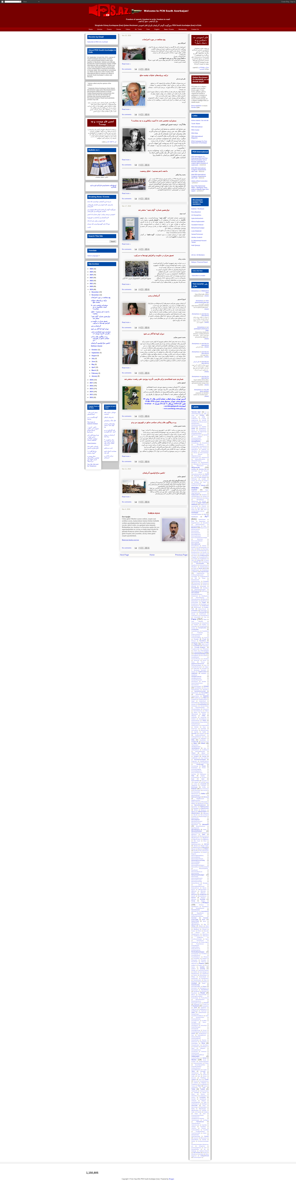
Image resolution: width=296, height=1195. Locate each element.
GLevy (203, 662)
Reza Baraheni (196, 212)
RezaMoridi (196, 991)
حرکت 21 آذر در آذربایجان (108, 456)
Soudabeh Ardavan (197, 225)
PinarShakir (194, 961)
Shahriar (204, 1040)
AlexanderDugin (204, 452)
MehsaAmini (194, 824)
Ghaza (204, 660)
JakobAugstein (195, 748)
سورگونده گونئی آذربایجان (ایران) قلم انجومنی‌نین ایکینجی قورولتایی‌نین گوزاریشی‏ (101, 210)
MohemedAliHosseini (196, 878)
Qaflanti (193, 968)
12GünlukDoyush (196, 413)
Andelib (204, 479)
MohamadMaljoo (195, 862)
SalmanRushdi (202, 1012)
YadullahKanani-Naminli (197, 1118)
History (195, 712)
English (156, 29)
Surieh (207, 1063)
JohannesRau (195, 754)
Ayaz (192, 507)
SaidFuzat (194, 1009)
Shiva (203, 1043)
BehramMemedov (196, 534)
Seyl (192, 1035)
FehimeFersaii (203, 626)
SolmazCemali (195, 1053)
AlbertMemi (194, 451)
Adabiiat (204, 426)
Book (194, 550)
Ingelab (196, 732)
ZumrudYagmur (197, 1157)
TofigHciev (204, 1082)
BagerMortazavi (195, 523)
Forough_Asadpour (199, 647)
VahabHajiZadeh (195, 1102)
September (96, 353)
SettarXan (204, 1032)
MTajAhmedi (203, 894)
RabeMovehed (195, 973)
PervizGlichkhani (195, 955)
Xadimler (204, 1110)
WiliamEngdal (195, 1110)
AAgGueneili (194, 420)
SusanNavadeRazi (200, 1064)
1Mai (205, 413)
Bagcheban (202, 521)
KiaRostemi (203, 774)
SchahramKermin (195, 1019)
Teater (193, 1076)
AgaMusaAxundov (196, 434)
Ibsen (204, 727)
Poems (109, 29)
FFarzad (193, 640)
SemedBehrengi (195, 1030)
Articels (203, 485)
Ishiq (192, 740)
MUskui (203, 901)
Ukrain (193, 1094)
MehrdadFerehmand (196, 821)
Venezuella (194, 1105)
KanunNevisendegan (200, 759)
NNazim (201, 926)
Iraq (205, 736)
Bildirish (199, 549)
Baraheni (194, 528)
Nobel (207, 926)
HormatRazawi (203, 719)
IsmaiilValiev (203, 740)
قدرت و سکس (108, 448)
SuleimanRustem (197, 1063)
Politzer (200, 965)
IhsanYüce (194, 728)
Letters (195, 784)
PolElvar (193, 965)
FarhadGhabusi (204, 615)
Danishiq (195, 562)
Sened (205, 1030)
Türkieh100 (194, 1091)
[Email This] (140, 69)
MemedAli (205, 824)
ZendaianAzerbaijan (203, 1141)
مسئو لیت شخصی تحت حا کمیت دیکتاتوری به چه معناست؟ (153, 121)
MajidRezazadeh (195, 800)
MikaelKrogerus (195, 837)
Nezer (204, 921)
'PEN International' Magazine (197, 137)
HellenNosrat (203, 702)
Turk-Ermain (194, 1087)
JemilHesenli (205, 749)
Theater (206, 1079)
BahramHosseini (200, 524)
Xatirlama (206, 1112)
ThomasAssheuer (204, 1081)
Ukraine (203, 1094)
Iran (208, 733)
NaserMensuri (195, 911)
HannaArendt (195, 684)
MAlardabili (204, 801)
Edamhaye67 (197, 583)
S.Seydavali (195, 1006)
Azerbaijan (194, 512)
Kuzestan (204, 780)
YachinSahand (195, 1116)
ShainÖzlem (203, 1041)
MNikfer (206, 849)
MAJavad (206, 797)
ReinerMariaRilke (195, 986)
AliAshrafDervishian (196, 460)
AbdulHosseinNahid (196, 425)
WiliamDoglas (202, 1108)
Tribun (199, 1086)
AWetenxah (204, 504)
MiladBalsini (205, 837)
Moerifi (205, 852)
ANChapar (194, 479)
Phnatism (203, 960)
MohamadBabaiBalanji (197, 855)
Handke (204, 681)
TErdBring (203, 1077)
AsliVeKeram (199, 498)
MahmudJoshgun (196, 797)
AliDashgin (196, 464)
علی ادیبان (196, 361)
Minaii (204, 841)
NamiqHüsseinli (200, 908)
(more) (206, 296)
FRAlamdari (206, 649)
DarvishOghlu (200, 563)
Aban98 (204, 420)
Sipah (192, 1048)
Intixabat (201, 733)
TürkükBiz (196, 1092)
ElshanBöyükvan (195, 599)
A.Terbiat (203, 418)
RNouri (193, 994)
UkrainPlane (194, 1095)
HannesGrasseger (196, 686)
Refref (203, 983)
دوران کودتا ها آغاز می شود (153, 334)
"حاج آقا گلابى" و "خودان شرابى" (92, 452)
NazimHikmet (205, 911)
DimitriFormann (195, 570)
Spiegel (204, 1058)
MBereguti (206, 813)
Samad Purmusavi (197, 234)
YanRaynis (206, 1120)
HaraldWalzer (197, 688)
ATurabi (193, 502)
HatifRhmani (197, 697)
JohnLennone (205, 754)
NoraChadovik (205, 927)
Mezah (205, 832)
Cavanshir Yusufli (204, 553)
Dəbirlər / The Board (197, 209)
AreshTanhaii (194, 485)
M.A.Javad (194, 787)
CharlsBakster (203, 558)
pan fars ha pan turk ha (205, 314)
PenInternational (195, 950)
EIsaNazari (206, 588)
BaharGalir (206, 523)
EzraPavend (202, 613)
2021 (91, 283)
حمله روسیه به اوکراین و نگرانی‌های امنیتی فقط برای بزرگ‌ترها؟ (93, 458)
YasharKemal (200, 1121)
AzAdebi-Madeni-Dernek (197, 511)
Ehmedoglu (203, 586)
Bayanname (203, 527)
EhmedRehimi (195, 588)
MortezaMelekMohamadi (197, 886)
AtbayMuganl (200, 499)
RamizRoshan (205, 978)
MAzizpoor (203, 810)
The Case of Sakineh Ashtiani (92, 423)
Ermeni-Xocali (202, 609)
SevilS (193, 1033)
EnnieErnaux (194, 604)
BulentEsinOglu (203, 550)
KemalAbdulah (205, 762)
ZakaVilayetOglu (195, 1136)
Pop (206, 965)
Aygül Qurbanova (202, 507)
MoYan (193, 889)
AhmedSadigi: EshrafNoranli (199, 446)
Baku (205, 526)
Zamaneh (196, 1138)
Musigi (193, 901)
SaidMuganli (194, 1010)
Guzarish (204, 668)
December (95, 292)
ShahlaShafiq (195, 1040)
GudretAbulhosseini (196, 667)
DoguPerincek (200, 573)
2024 (91, 275)
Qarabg (193, 970)
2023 (91, 278)
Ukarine (204, 1092)
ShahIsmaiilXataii (195, 1038)
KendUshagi (194, 766)
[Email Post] (135, 69)
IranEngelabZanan (196, 736)
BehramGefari (195, 531)
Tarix (199, 1074)
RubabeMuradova (196, 1001)
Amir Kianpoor (205, 471)
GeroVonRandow (195, 658)
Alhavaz (200, 454)
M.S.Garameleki (195, 792)
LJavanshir (203, 784)
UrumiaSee (202, 1097)
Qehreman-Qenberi (203, 970)
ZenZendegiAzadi (196, 1147)
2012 (91, 397)
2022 (91, 281)
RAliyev (193, 976)
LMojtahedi (194, 785)
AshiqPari (204, 494)
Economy (206, 581)
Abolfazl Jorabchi (196, 237)
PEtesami (206, 957)
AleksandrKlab (205, 451)
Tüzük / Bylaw (195, 123)
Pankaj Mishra (205, 942)
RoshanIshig (194, 998)
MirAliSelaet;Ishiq (195, 844)
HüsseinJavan (195, 725)
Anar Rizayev (203, 477)
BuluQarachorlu (195, 552)
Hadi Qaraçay (195, 245)
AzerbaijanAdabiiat (196, 514)
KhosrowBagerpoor (196, 771)
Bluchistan (206, 549)
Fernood (206, 637)
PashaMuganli (195, 945)
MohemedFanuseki (196, 879)
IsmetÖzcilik (194, 741)
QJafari (195, 972)
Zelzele (193, 1141)
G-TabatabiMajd (197, 652)
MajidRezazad (200, 798)
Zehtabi (204, 1139)
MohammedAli (195, 873)
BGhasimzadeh (203, 547)
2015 (91, 388)
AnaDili (207, 474)
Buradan (193, 107)
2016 (91, 386)
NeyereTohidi (195, 921)
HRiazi (204, 720)
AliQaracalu (195, 467)
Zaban (205, 1133)
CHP (192, 560)
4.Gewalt (193, 417)
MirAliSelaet (194, 842)
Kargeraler (194, 761)
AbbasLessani (203, 422)
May (93, 364)
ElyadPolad (204, 600)
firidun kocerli (205, 644)
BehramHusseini (195, 532)
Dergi (194, 568)
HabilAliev (203, 673)
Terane (205, 1076)
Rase (205, 980)
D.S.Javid (206, 560)
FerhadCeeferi (202, 627)
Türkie (193, 1089)
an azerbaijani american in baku (201, 328)
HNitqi (203, 715)
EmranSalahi (194, 602)
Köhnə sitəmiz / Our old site (199, 120)
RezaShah (194, 993)
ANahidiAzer (205, 475)
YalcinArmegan (195, 1120)
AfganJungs (203, 431)
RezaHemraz (205, 989)
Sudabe (193, 1061)
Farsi (148, 29)
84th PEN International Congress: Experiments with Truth (198, 169)
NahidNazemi (194, 906)
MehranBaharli (195, 819)
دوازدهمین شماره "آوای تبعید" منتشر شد (154, 210)
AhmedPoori (200, 444)
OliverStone (205, 934)
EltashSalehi (194, 600)
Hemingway (194, 706)
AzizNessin (194, 516)
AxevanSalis (194, 506)
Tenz (198, 1076)
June (94, 361)
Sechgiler (193, 1022)
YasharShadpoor (195, 1123)
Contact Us (195, 29)
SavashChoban (200, 1017)
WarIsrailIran (203, 1107)
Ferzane (196, 639)
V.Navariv (193, 1100)
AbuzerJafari (194, 426)
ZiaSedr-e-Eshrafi (204, 1151)
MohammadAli (205, 866)
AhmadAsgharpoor (196, 439)
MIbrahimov (194, 836)
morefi (200, 884)
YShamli (203, 1128)
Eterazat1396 (203, 612)
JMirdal (203, 753)
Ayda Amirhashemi (197, 218)
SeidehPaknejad (195, 1027)
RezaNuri (204, 991)
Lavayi (207, 782)
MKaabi (193, 849)
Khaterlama (194, 767)
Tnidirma (196, 1082)
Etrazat (193, 613)
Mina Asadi (197, 841)
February (95, 373)
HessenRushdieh (200, 707)
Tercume (193, 1077)
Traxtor (193, 1086)
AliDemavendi (205, 464)
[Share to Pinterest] (148, 69)
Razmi (199, 981)
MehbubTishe (195, 818)
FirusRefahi (196, 645)
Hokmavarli (203, 717)
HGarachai (206, 709)
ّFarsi (205, 619)
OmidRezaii (197, 935)
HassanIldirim (205, 692)
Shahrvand (194, 1041)
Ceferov (195, 555)
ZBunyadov (204, 1138)
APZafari (196, 482)
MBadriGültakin (202, 811)
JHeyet (193, 753)
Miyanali (204, 847)
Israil (207, 741)
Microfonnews (203, 836)
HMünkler (193, 715)
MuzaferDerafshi (195, 902)
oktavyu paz (200, 932)
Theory (195, 1081)
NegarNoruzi (200, 913)
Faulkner (196, 624)
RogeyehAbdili (202, 994)
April (94, 367)
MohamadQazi (195, 863)
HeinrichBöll (194, 702)
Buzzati (205, 552)
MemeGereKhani (200, 826)
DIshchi (195, 571)
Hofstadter (194, 717)
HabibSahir (194, 673)
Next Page (124, 555)
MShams (203, 892)
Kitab (192, 775)
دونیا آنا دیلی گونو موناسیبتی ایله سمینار (98, 224)
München (193, 899)
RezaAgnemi (203, 988)
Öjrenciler (206, 931)
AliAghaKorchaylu (196, 456)
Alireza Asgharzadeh (197, 221)
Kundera (204, 777)
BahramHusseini (195, 526)
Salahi (193, 1012)
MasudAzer (194, 806)
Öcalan (193, 931)
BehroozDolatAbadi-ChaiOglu (199, 537)
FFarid (204, 639)
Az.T (199, 509)
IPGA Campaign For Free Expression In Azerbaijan (199, 142)
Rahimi (195, 975)
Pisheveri (203, 961)
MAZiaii (196, 810)
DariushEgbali (205, 562)
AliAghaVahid (195, 457)
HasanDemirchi (195, 689)
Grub (205, 665)
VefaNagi (204, 1104)
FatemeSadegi (195, 623)
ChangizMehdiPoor (204, 557)
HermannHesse (204, 706)
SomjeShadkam (195, 1058)
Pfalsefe (204, 958)
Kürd (203, 779)
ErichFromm (205, 605)
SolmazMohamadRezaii (197, 1054)
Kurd (192, 779)
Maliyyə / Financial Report (199, 262)
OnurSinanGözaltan (196, 939)
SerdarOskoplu (195, 1032)
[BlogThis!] (142, 69)
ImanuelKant (194, 730)
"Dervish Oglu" (196, 412)
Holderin (193, 719)
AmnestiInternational (196, 474)
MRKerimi (193, 891)
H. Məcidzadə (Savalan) (198, 670)
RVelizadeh (197, 1004)
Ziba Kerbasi (196, 1152)
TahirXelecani (195, 1073)
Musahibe (202, 899)
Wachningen (194, 1107)
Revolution (194, 988)
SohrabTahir (194, 1051)
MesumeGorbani (196, 831)
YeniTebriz (203, 1126)
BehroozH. (200, 539)
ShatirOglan (194, 1043)
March (94, 370)
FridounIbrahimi (204, 650)
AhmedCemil (205, 443)
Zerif (205, 1147)
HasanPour (206, 689)
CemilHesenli (203, 555)
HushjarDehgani (195, 723)
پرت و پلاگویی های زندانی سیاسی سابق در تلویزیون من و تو (153, 422)
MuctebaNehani (202, 896)
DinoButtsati (205, 570)
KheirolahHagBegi (196, 769)
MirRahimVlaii (196, 847)
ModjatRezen (196, 852)
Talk (204, 1073)
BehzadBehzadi (195, 544)
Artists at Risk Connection (199, 181)
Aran (204, 482)
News (203, 919)
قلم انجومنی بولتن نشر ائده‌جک (96, 221)
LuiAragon (203, 785)
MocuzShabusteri (204, 850)
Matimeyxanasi (204, 806)
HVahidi (196, 727)
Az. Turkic (138, 29)
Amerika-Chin (203, 469)
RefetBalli (194, 983)
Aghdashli (206, 434)
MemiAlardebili (195, 828)
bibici (192, 549)
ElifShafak (204, 591)
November (95, 295)
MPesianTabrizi (202, 889)
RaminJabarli (202, 976)
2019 (91, 289)
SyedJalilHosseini (196, 1069)
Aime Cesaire (203, 447)
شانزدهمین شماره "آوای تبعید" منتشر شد (109, 425)
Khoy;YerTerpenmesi (196, 772)
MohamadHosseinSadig (198, 860)
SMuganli (202, 1048)
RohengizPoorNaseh (196, 996)
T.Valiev (205, 1069)
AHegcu (200, 436)
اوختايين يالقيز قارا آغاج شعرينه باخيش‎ (92, 447)
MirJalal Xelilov (205, 845)
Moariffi (195, 850)
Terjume (193, 1079)
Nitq (205, 924)
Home (91, 29)
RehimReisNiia (195, 985)
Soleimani (203, 1051)
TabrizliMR (202, 1071)
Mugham (203, 897)
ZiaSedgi (193, 1151)
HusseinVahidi (205, 725)
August (94, 355)
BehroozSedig (195, 542)
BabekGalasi (202, 519)
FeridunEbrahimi (195, 636)
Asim (192, 498)
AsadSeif (194, 490)
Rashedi (193, 981)
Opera (207, 939)
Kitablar (203, 775)
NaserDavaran (195, 909)
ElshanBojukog (200, 597)
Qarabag (202, 968)
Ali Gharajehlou (196, 215)
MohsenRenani (195, 883)
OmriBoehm (200, 937)
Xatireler (199, 1112)
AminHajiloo (194, 471)
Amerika (193, 469)
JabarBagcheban (196, 746)
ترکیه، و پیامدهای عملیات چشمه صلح (154, 75)
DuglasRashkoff (204, 576)
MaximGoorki (205, 808)
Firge (207, 642)
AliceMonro (194, 462)
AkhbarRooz (194, 449)
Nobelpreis (196, 927)
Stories (118, 29)
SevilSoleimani (203, 1033)
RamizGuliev (194, 978)
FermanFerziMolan (196, 637)
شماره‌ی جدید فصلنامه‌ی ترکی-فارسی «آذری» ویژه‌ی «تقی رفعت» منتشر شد (153, 379)
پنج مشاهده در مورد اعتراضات (153, 39)
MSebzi (193, 892)
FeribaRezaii (205, 631)
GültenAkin (196, 668)
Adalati (193, 428)
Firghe (196, 644)
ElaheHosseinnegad (200, 589)
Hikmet (207, 710)
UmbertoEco (203, 1095)
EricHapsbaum (195, 605)
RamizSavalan (197, 980)
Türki (203, 1087)
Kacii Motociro (205, 758)
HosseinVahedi (195, 720)
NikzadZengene (195, 924)
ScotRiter (204, 1020)
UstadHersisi (203, 1099)
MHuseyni (194, 834)
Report (205, 986)
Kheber (204, 767)
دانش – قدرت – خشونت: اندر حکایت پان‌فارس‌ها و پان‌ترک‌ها (93, 429)
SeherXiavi (204, 1025)
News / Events (169, 29)
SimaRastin (204, 1046)
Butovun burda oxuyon (130, 540)
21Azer (202, 415)
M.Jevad (204, 790)
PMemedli (194, 963)
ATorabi (204, 501)
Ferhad (193, 627)
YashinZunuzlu (195, 1125)
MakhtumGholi (195, 801)
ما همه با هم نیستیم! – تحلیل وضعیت (154, 171)
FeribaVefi (200, 632)
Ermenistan (194, 610)
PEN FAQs (194, 133)
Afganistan (194, 431)
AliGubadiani (200, 465)
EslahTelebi (204, 610)
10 (206, 412)
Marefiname (201, 803)
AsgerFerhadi (203, 491)
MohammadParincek (196, 871)
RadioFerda (205, 973)
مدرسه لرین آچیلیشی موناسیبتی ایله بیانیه (99, 201)
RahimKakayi (203, 975)
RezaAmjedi (194, 989)
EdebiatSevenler (195, 584)
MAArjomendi (194, 793)
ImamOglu (203, 728)
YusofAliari (206, 1129)
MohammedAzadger (197, 875)
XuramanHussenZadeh (197, 1115)
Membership (183, 29)
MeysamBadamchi (196, 832)
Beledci (204, 545)
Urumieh (193, 1099)
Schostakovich (195, 1020)
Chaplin (195, 558)
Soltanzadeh (195, 1056)
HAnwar (206, 686)
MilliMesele (206, 839)
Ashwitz (205, 496)
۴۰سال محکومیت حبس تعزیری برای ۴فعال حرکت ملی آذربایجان (109, 442)
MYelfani (201, 904)
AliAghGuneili (205, 457)
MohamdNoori (195, 866)
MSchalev (203, 891)
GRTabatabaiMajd (196, 665)
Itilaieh (203, 743)
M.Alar (204, 787)
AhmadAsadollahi (196, 438)
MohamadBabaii (195, 857)
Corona (199, 560)
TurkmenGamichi (204, 1091)
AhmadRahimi (195, 441)
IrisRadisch (204, 738)
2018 (91, 380)
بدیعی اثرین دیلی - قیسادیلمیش (92, 413)
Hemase (193, 704)
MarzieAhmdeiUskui (200, 805)
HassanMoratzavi (200, 694)
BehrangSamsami (196, 536)
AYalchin (204, 506)
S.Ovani (204, 1004)
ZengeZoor (202, 1146)
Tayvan (205, 1074)
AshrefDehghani (195, 496)
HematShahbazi (202, 704)
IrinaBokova (194, 738)
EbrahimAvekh (195, 579)
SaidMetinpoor (203, 1009)
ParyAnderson (200, 944)
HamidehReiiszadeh (196, 680)
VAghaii (203, 1100)
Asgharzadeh (195, 494)
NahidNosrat (205, 906)
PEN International (196, 127)
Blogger (171, 1179)
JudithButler (194, 758)
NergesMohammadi (196, 914)
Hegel (192, 701)
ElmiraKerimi (194, 596)
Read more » (126, 64)
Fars (205, 617)
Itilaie (195, 743)
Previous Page (181, 555)
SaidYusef (204, 1010)
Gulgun (207, 667)
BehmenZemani (195, 529)
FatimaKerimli (205, 623)
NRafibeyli (196, 929)
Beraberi (193, 547)
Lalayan (196, 782)
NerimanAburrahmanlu (197, 916)
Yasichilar (204, 1125)
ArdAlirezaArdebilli (196, 483)
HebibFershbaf (203, 699)
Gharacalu (196, 660)
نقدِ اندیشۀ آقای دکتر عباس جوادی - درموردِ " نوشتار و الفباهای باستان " (93, 437)
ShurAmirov (206, 1045)
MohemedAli (194, 876)
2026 (91, 269)
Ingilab (204, 732)
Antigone (206, 480)
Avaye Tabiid (202, 503)
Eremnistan (204, 604)
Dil (206, 568)
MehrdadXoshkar (195, 823)
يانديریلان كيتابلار (109, 417)
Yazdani (193, 1126)
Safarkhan (203, 1007)
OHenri (199, 931)
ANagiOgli (196, 475)
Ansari (199, 480)
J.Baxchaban (194, 745)
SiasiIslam (196, 1046)
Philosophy (194, 960)
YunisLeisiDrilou (195, 1129)
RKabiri (202, 993)
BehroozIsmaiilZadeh (197, 540)
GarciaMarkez (195, 655)
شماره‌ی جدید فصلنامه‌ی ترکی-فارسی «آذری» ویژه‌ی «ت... (101, 333)
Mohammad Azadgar (197, 228)
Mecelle (196, 814)
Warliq (193, 1108)
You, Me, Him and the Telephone (92, 465)
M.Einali (193, 789)
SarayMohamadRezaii (197, 1015)
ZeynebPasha (195, 1149)
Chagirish (193, 557)
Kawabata (196, 762)
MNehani (199, 849)
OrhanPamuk (200, 940)
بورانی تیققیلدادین (204, 67)
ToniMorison (194, 1084)
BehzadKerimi (195, 545)
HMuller (204, 714)
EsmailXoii (194, 612)
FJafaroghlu (205, 645)
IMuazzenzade (205, 730)
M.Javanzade (196, 790)
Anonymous (195, 291)
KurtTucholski (195, 780)
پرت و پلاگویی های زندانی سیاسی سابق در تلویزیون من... (100, 338)
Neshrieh (193, 918)
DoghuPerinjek (204, 571)
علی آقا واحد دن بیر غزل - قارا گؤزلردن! (110, 431)
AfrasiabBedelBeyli (196, 433)
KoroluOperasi (195, 777)
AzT (207, 516)
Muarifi (193, 896)
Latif (202, 782)
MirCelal (206, 844)
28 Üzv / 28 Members (198, 255)
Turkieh (202, 1089)
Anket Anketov (91, 443)
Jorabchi (196, 756)
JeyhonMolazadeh (200, 751)
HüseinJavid (194, 722)
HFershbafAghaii (195, 709)
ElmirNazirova (205, 596)
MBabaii (193, 811)
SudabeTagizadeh (204, 1061)
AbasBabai (194, 422)
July (93, 358)
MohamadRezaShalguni (197, 865)
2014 (91, 392)
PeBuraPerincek (195, 948)
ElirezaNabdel (195, 592)
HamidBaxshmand (196, 678)
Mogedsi (193, 854)
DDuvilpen (194, 566)
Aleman (195, 452)
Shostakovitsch (195, 1045)
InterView (194, 733)
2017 (91, 383)
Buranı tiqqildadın (196, 105)
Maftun (203, 793)
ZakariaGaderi (195, 1134)
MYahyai (205, 903)
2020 (91, 286)
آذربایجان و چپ (154, 296)
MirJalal (196, 845)
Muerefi (193, 897)
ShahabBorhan (202, 1035)
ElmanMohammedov (196, 594)
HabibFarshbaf (202, 671)
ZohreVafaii (200, 1154)
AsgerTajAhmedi (195, 493)
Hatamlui (206, 696)
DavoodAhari (203, 565)
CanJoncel (194, 553)
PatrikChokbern (195, 947)
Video (204, 1105)
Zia (204, 1149)
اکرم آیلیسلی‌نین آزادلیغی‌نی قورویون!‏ (98, 217)
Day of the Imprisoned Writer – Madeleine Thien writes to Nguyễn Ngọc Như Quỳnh (200, 188)
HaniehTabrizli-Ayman (197, 683)
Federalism (194, 626)
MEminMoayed (195, 829)
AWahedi (194, 504)
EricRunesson (197, 607)
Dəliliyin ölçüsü (154, 513)
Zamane (206, 1136)
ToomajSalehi (203, 1084)
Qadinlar (202, 967)
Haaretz (193, 671)
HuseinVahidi (203, 722)
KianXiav (193, 774)
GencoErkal (204, 655)
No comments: (127, 69)
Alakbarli (204, 449)
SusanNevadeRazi (196, 1066)
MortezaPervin (195, 888)
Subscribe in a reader (198, 275)
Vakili (205, 1102)
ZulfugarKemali (204, 1155)
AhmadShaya (195, 443)
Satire (207, 1015)
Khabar (204, 766)
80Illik (203, 417)
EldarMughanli (195, 591)
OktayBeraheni (195, 934)
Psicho (193, 967)
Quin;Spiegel (203, 972)
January (95, 376)
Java (205, 748)
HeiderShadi (202, 701)
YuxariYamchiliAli (195, 1133)
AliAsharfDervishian (200, 459)
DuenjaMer (194, 576)
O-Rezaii (204, 929)
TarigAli (193, 1074)
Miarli (203, 834)
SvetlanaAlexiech (196, 1068)
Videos (128, 29)
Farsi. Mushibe (197, 621)
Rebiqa (205, 981)
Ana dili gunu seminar (204, 390)
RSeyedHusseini (200, 999)
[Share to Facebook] (146, 69)
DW (196, 578)
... (191, 248)
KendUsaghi (200, 764)
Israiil (202, 741)
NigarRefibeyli (195, 922)
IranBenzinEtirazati (200, 735)
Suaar (204, 1059)
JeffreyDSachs (195, 749)
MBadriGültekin (195, 813)
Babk (192, 521)
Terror (200, 1079)
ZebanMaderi (194, 1139)
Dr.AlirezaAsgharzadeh (197, 575)
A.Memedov (194, 418)
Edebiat (205, 583)
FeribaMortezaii (195, 631)
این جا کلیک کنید (111, 141)
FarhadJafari (197, 617)
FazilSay (204, 624)
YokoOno (193, 1128)
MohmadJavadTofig (196, 881)
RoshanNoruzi (205, 998)
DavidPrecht (194, 565)
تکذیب (89, 227)
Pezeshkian (196, 958)
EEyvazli (193, 586)
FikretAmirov (194, 642)
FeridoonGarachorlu (196, 634)
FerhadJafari (195, 629)
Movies (204, 888)
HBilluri (205, 697)
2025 (91, 272)
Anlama (193, 480)
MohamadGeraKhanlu (197, 858)
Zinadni (205, 1152)
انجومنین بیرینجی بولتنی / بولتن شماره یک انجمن (101, 214)
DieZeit (200, 568)
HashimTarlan (195, 692)
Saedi (195, 1007)
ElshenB (204, 599)
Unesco (193, 1097)
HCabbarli (194, 699)
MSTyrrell (194, 894)
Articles (99, 29)
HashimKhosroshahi (200, 691)
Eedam (205, 584)
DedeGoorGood (204, 566)
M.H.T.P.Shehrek (204, 788)
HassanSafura (195, 696)
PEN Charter (195, 130)
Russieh (206, 1002)
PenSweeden (195, 953)
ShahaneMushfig (195, 1036)
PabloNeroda (194, 942)
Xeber (196, 1113)
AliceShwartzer (205, 462)
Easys (203, 578)
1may (192, 415)
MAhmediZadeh (195, 795)
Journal (204, 756)
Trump (205, 1086)
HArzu (205, 688)
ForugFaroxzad (195, 649)
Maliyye (193, 803)
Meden (195, 816)
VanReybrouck (195, 1104)
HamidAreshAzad (196, 676)
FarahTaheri (194, 615)
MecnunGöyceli (204, 814)
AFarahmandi (202, 430)
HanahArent (194, 681)
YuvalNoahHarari (200, 1131)
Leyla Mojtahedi (196, 231)
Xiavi (204, 1113)
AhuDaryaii (194, 447)
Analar (195, 477)
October (95, 350)
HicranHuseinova (197, 710)
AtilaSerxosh (194, 501)
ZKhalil (193, 1154)
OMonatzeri (206, 935)
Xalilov (193, 1112)
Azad (205, 509)
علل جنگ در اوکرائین (110, 420)
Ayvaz (193, 509)
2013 (91, 394)
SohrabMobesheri (196, 1050)
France (195, 650)
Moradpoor (206, 883)
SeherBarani (194, 1025)
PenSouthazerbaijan (197, 952)
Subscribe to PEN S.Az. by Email (97, 42)
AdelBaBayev (202, 428)
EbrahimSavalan (195, 581)
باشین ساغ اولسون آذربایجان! (154, 473)
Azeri (205, 514)
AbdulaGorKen (195, 423)
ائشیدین (202, 69)
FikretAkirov (202, 640)
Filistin (202, 642)
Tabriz (193, 1071)
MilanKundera (197, 839)
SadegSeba (205, 1006)
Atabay (207, 498)
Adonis (193, 430)
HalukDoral (194, 675)
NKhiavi (193, 926)
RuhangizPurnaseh (196, 1002)
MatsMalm (196, 808)
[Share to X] (144, 69)
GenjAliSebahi (195, 657)
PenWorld (204, 953)
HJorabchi (203, 712)
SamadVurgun (195, 1014)
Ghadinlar (206, 658)
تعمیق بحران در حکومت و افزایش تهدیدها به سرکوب (154, 255)
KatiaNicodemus (204, 761)
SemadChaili (194, 1028)
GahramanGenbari (200, 654)
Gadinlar (206, 652)
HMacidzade (194, 714)
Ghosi (192, 662)
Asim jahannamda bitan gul (202, 301)
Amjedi (200, 472)
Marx (207, 803)
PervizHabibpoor (195, 957)
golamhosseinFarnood (197, 663)
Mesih (204, 829)
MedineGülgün (203, 816)
